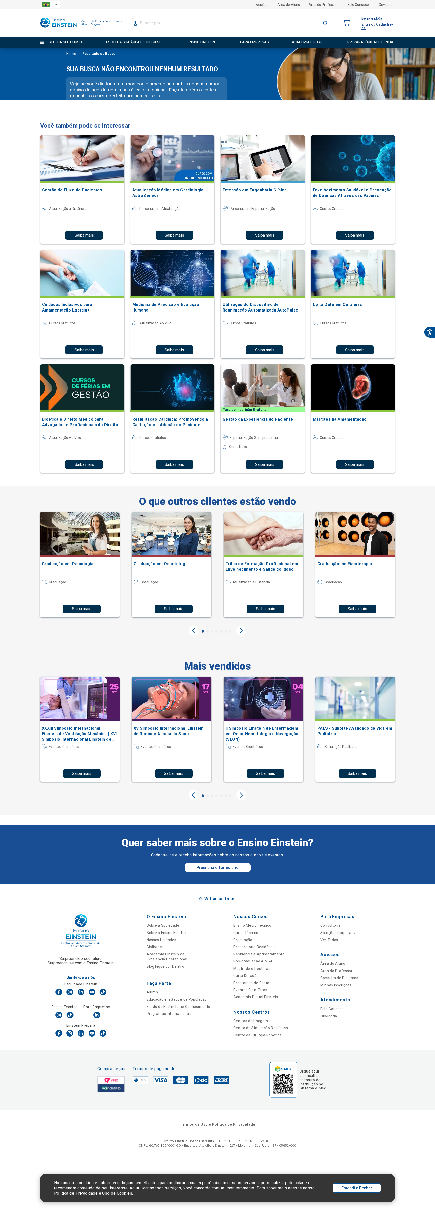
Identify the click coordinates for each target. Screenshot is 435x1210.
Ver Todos (329, 940)
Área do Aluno (288, 4)
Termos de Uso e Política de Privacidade (217, 1124)
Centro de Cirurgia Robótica (257, 1035)
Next (241, 631)
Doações (261, 4)
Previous (194, 631)
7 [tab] (230, 631)
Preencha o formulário (218, 867)
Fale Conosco (358, 4)
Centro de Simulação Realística (260, 1028)
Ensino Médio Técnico (252, 925)
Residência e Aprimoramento (258, 954)
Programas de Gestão (252, 983)
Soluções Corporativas (340, 933)
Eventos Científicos (250, 990)
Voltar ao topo (219, 898)
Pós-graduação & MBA (253, 961)
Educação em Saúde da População (177, 999)
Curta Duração (246, 976)
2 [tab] (207, 631)
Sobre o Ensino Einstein (167, 933)
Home (71, 54)
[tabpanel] (80, 564)
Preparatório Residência (254, 947)
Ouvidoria (386, 4)
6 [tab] (225, 631)
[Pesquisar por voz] (135, 23)
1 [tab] (203, 631)
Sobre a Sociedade (163, 925)
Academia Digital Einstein (255, 997)
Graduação (242, 940)
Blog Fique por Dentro (165, 966)
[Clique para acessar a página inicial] (81, 28)
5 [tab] (221, 631)
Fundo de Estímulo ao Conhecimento (178, 1007)
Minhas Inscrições (336, 985)
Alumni (153, 992)
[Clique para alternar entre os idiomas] (50, 4)
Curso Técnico (245, 933)
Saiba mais (84, 235)
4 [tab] (216, 631)
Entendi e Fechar (356, 1188)
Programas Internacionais (169, 1014)
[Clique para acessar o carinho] (346, 23)
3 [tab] (212, 631)
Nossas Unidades (161, 940)
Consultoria (330, 925)
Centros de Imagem (250, 1021)
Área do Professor (323, 4)
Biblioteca (155, 947)
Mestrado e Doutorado (253, 968)
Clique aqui (309, 1071)
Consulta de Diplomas (339, 978)
